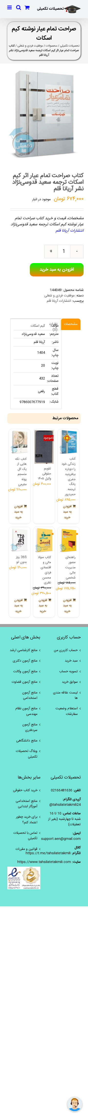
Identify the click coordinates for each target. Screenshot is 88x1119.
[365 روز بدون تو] (19, 540)
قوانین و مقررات (26, 849)
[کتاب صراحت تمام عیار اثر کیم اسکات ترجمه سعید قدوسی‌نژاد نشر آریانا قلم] (44, 114)
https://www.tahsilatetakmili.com (44, 862)
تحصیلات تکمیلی (69, 45)
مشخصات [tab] (70, 324)
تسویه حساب (68, 671)
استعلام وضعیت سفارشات (66, 711)
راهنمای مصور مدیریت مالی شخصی (70, 567)
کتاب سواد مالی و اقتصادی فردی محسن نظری (44, 570)
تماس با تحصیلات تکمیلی (25, 835)
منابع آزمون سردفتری (29, 727)
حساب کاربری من (66, 650)
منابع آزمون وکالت (25, 671)
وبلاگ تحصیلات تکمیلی (26, 754)
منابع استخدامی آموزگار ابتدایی (26, 803)
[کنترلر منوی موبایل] (9, 7)
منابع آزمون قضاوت (24, 682)
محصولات (51, 45)
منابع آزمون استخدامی (29, 695)
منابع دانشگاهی (26, 740)
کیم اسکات (38, 326)
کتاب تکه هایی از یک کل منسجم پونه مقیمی (21, 471)
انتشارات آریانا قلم (59, 301)
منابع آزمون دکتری (25, 661)
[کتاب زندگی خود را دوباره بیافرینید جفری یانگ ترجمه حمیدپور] (68, 442)
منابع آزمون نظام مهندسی (26, 711)
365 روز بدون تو (21, 559)
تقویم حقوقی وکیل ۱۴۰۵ (44, 474)
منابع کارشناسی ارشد (23, 650)
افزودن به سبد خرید (57, 269)
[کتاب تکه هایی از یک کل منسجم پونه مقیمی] (19, 442)
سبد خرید (71, 661)
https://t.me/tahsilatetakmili (48, 853)
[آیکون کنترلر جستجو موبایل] (18, 7)
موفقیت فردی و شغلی (30, 45)
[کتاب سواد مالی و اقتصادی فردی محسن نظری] (44, 540)
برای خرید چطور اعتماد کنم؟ (26, 819)
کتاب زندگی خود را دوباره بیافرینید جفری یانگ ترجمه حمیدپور (69, 476)
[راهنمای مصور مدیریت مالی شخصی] (68, 540)
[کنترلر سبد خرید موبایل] (27, 7)
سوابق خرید (70, 682)
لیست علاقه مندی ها (65, 695)
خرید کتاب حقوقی (25, 790)
